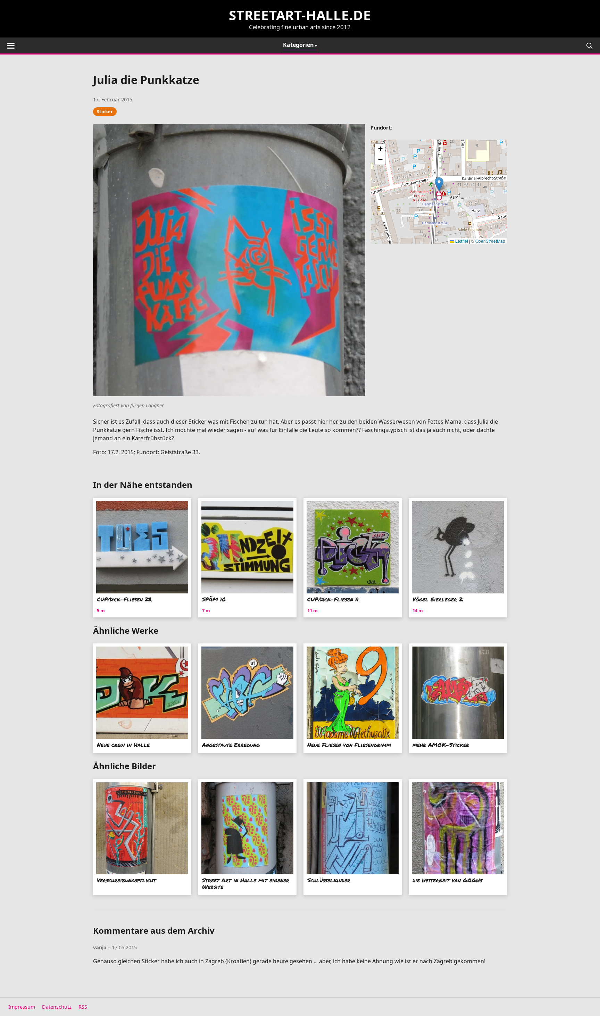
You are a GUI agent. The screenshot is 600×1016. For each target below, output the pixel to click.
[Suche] (589, 45)
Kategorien (298, 45)
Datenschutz (57, 1006)
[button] (439, 184)
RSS (82, 1006)
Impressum (21, 1006)
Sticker (105, 111)
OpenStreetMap (490, 241)
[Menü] (11, 45)
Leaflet (461, 241)
